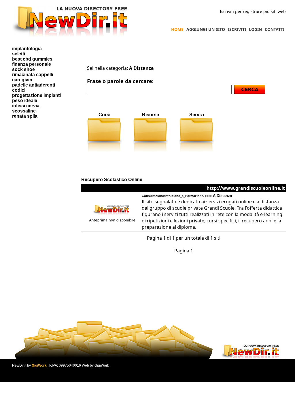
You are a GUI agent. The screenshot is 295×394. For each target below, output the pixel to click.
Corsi (104, 114)
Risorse (150, 114)
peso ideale (24, 100)
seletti (18, 53)
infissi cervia (25, 105)
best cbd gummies (32, 59)
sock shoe (23, 69)
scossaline (24, 110)
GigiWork (39, 365)
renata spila (24, 116)
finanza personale (31, 64)
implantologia (27, 48)
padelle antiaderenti (33, 84)
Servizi (196, 114)
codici (18, 90)
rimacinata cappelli (32, 74)
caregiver (22, 79)
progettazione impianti (36, 95)
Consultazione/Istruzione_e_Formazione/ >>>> (187, 196)
